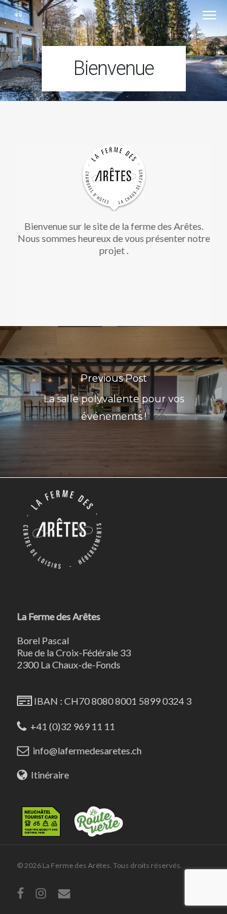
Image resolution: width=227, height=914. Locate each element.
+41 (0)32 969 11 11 (71, 726)
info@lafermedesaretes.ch (85, 750)
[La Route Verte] (98, 822)
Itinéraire (48, 774)
